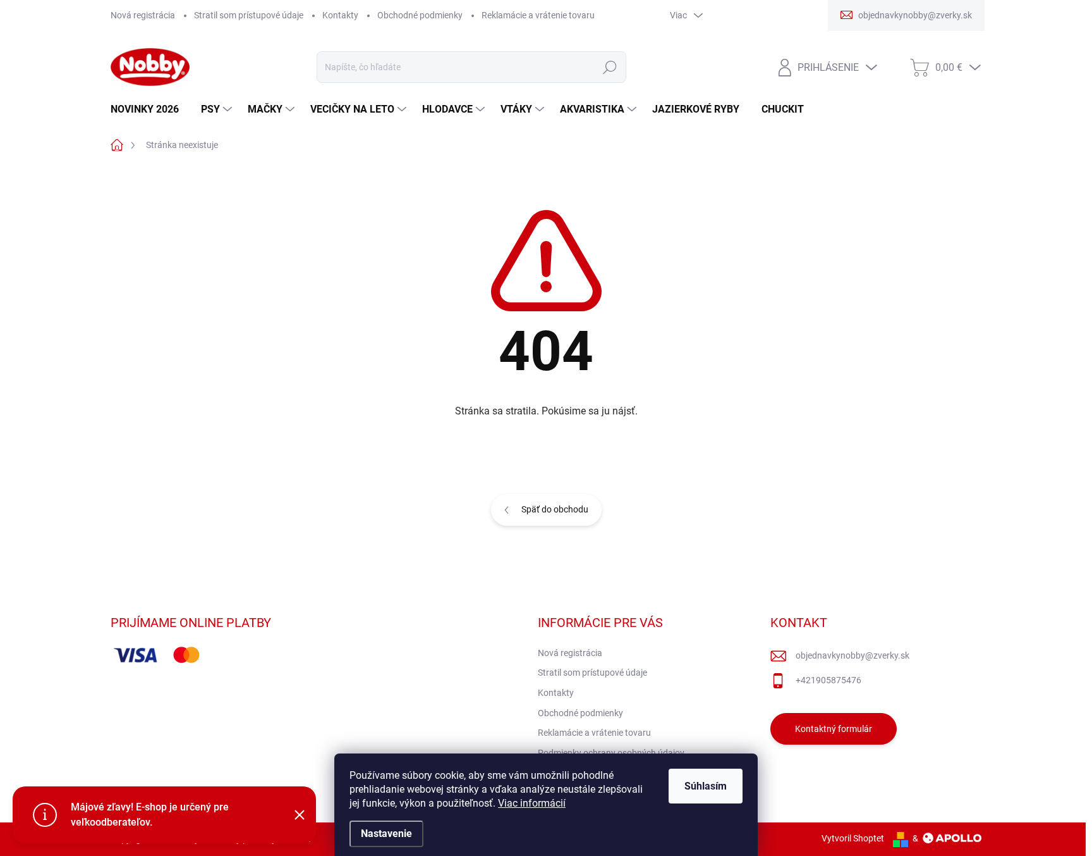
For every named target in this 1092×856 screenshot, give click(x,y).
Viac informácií (532, 803)
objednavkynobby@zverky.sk (852, 655)
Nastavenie (386, 834)
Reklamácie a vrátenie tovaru (538, 15)
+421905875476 (828, 680)
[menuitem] (149, 109)
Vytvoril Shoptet (853, 838)
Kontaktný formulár (833, 729)
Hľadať (609, 67)
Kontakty (340, 15)
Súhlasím (705, 786)
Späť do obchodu (554, 509)
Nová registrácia (143, 15)
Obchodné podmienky (420, 15)
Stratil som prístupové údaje (248, 15)
